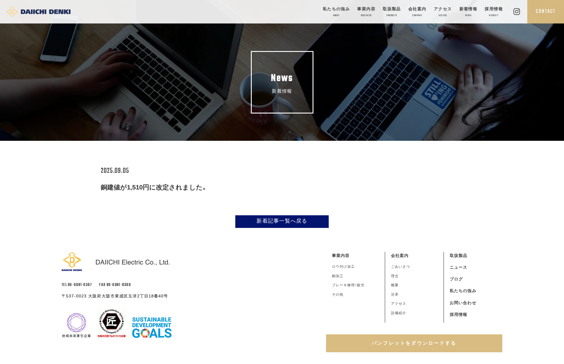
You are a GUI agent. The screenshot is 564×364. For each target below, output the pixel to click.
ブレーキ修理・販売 (348, 285)
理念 (395, 276)
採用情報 (494, 11)
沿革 (395, 294)
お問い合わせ (463, 302)
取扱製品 (392, 11)
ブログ (456, 279)
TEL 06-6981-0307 (77, 285)
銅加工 (337, 276)
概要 (395, 285)
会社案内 (417, 11)
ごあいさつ (400, 267)
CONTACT (545, 11)
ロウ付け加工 (343, 267)
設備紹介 (398, 313)
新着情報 (468, 11)
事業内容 (366, 11)
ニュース (458, 267)
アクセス (443, 11)
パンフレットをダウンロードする (414, 343)
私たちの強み (336, 11)
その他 (337, 294)
